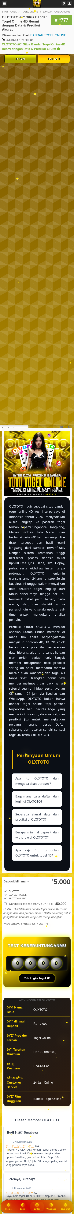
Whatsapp (51, 1209)
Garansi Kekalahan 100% (37, 903)
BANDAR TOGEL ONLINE (56, 11)
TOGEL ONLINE (29, 11)
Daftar (37, 1209)
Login (22, 1209)
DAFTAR (54, 59)
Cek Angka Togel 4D (37, 978)
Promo (8, 1209)
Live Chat (65, 1209)
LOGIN (20, 59)
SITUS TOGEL (9, 11)
